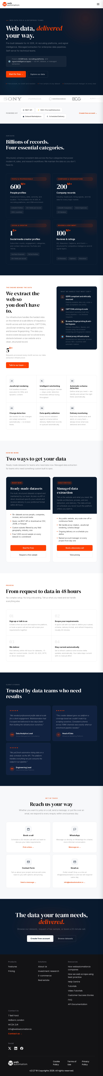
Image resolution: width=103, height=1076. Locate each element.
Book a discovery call (75, 548)
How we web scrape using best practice (80, 976)
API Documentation (77, 1004)
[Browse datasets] (28, 195)
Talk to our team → (17, 365)
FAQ (70, 999)
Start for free (28, 548)
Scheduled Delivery (55, 116)
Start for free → (16, 74)
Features (12, 966)
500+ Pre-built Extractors (49, 110)
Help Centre (74, 981)
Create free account (40, 938)
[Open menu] (98, 4)
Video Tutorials (75, 990)
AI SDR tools (23, 59)
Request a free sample (28, 555)
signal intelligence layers (21, 61)
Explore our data (38, 74)
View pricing (75, 555)
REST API (27, 110)
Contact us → (15, 1033)
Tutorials (72, 986)
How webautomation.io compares (79, 968)
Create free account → (88, 113)
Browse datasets (65, 938)
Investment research (48, 971)
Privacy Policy (85, 1063)
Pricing (11, 971)
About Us (42, 966)
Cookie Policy (56, 1063)
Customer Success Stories (81, 995)
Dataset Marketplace (32, 116)
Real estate (43, 980)
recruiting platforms (36, 59)
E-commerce (45, 975)
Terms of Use (71, 1063)
